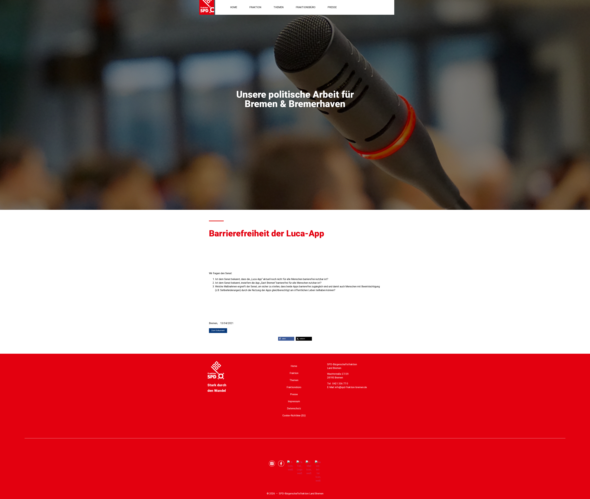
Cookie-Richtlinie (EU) (294, 415)
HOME (233, 7)
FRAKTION (255, 7)
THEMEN (278, 7)
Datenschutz (294, 408)
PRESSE (332, 7)
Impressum (294, 401)
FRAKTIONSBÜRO (305, 7)
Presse (294, 394)
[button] (378, 7)
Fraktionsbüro (294, 387)
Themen (293, 380)
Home (294, 366)
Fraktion (294, 373)
